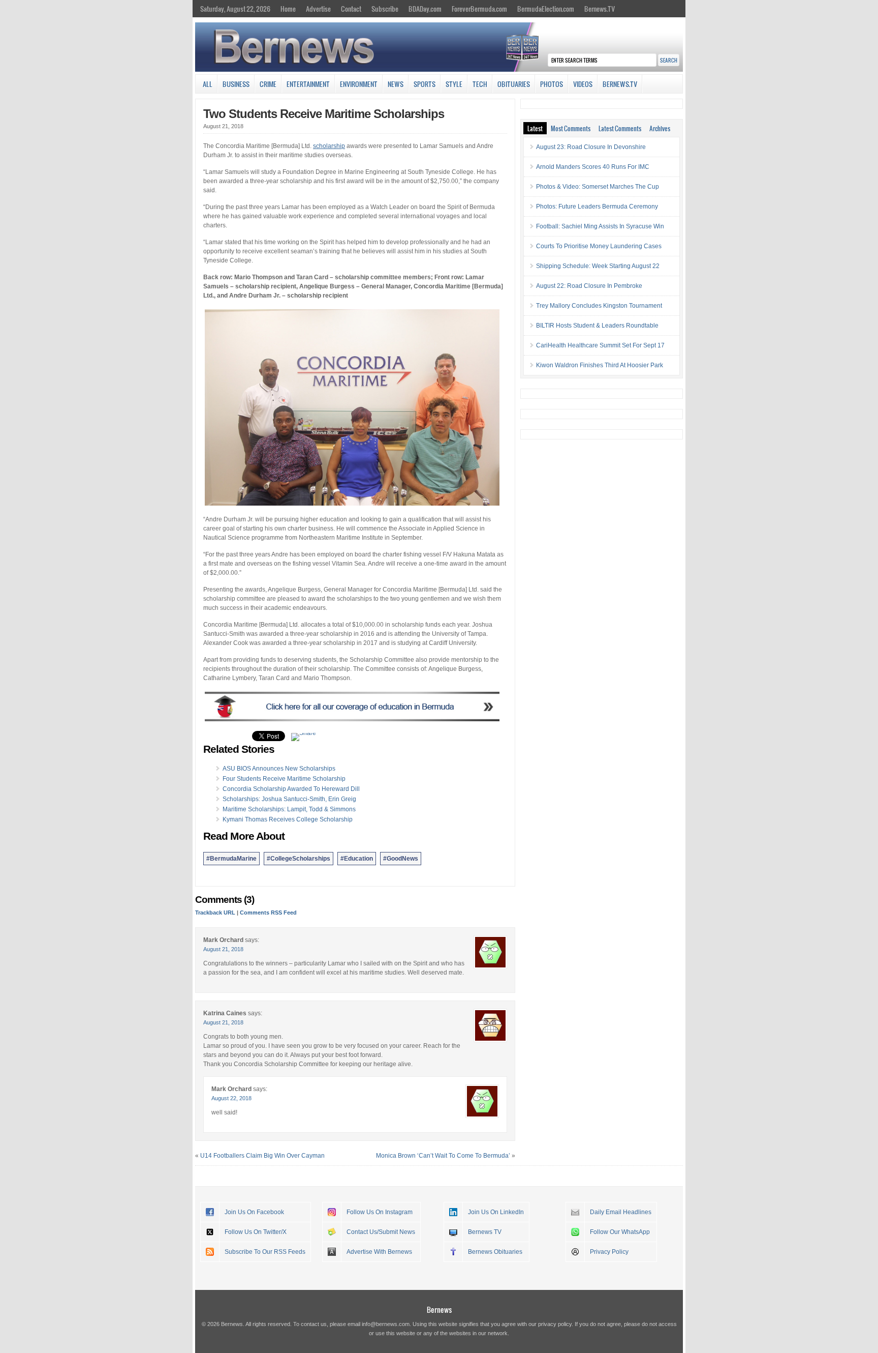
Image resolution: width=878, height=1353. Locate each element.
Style (454, 84)
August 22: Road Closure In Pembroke (589, 285)
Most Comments (570, 128)
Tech (480, 84)
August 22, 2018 (231, 1098)
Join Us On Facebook (254, 1212)
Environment (359, 84)
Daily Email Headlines (620, 1212)
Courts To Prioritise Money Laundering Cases (599, 246)
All (207, 84)
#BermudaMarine (231, 858)
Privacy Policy (609, 1251)
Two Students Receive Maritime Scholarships (323, 114)
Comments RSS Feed (268, 912)
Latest (535, 128)
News (395, 84)
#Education (356, 858)
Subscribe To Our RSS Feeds (265, 1251)
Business (236, 84)
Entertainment (308, 84)
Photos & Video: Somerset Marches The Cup (597, 186)
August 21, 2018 (223, 949)
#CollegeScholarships (298, 858)
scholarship (329, 146)
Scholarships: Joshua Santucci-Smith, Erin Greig (289, 799)
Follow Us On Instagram (380, 1212)
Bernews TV (484, 1232)
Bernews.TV (599, 9)
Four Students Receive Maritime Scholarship (284, 778)
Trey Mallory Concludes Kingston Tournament (599, 305)
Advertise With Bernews (379, 1251)
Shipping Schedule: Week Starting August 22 (598, 266)
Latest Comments (620, 128)
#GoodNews (400, 858)
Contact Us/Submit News (381, 1232)
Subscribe (384, 9)
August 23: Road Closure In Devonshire (591, 147)
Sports (424, 84)
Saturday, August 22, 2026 (235, 9)
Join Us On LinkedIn (496, 1212)
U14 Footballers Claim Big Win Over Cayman (262, 1155)
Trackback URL (215, 912)
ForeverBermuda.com (479, 9)
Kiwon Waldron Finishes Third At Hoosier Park (599, 365)
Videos (582, 84)
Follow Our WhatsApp (620, 1232)
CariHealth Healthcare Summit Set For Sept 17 (600, 345)
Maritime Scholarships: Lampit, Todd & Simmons (289, 809)
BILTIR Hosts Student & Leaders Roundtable (597, 325)
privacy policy (555, 1324)
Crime (268, 84)
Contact (351, 9)
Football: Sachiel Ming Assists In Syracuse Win (600, 226)
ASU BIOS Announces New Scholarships (279, 768)
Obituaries (513, 84)
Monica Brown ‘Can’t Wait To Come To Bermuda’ (443, 1155)
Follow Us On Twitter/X (256, 1232)
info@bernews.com (386, 1324)
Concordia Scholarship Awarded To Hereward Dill (291, 788)
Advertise (318, 9)
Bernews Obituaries (495, 1251)
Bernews (439, 1309)
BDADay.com (425, 9)
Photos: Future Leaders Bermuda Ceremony (597, 206)
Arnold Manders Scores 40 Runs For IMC (592, 166)
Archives (659, 128)
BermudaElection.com (545, 9)
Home (288, 9)
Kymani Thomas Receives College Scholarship (288, 819)
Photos (551, 84)
